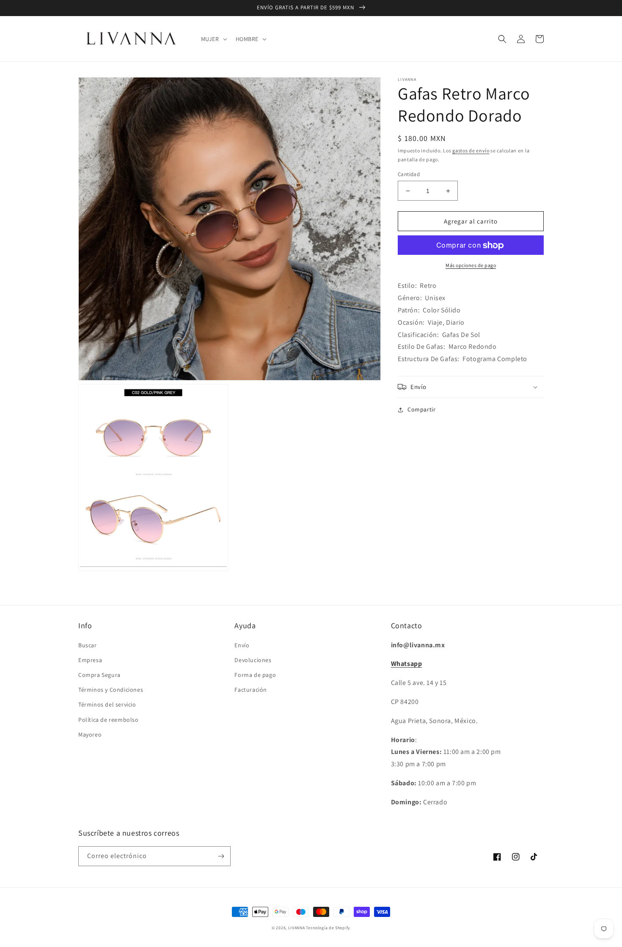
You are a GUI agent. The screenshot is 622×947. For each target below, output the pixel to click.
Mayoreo (90, 734)
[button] (213, 39)
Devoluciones (252, 660)
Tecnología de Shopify (328, 927)
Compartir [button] (421, 409)
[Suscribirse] (221, 856)
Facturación (250, 689)
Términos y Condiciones (110, 689)
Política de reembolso (108, 719)
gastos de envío (471, 150)
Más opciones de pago (471, 265)
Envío (241, 645)
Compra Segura (99, 675)
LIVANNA (296, 927)
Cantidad (409, 174)
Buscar (87, 645)
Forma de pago (255, 675)
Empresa (90, 660)
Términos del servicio (107, 704)
